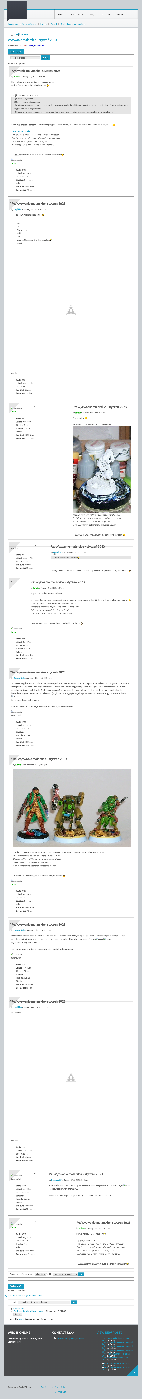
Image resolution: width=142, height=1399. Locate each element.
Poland (54, 24)
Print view (23, 34)
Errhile (17, 76)
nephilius (18, 209)
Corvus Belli (61, 1391)
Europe (43, 24)
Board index (13, 24)
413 (27, 190)
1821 (27, 187)
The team (17, 1311)
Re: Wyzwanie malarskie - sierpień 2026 (117, 1343)
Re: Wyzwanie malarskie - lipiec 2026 (116, 1359)
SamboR (29, 46)
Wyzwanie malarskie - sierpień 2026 (116, 1355)
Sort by (49, 1274)
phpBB (21, 1319)
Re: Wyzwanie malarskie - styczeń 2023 (38, 203)
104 (27, 745)
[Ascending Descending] (74, 1274)
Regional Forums (29, 24)
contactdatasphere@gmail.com (71, 1338)
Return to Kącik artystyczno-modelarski (25, 1296)
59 (27, 393)
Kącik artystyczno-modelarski (73, 24)
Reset (43, 1387)
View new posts (109, 1332)
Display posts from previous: (22, 1274)
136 (26, 742)
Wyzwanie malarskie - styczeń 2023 (32, 39)
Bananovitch (19, 678)
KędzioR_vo (39, 46)
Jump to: (13, 1302)
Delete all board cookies (33, 1311)
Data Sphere (61, 1387)
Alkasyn (22, 46)
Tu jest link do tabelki (20, 131)
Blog (60, 14)
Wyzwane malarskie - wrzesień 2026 (116, 1339)
